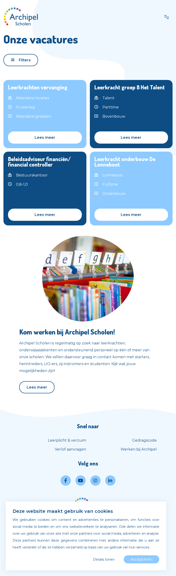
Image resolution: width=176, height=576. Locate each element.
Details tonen (104, 559)
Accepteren (141, 559)
